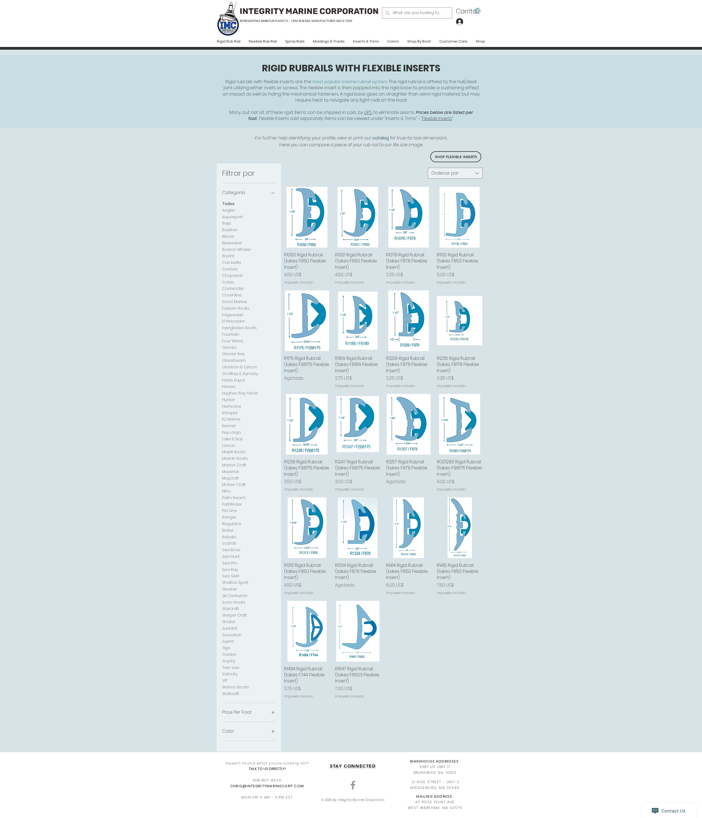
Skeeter (229, 589)
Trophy (228, 661)
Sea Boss (231, 550)
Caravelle (231, 262)
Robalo (229, 537)
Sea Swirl (230, 576)
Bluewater (232, 243)
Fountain (230, 334)
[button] (468, 11)
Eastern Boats (236, 308)
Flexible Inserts (437, 118)
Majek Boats (234, 452)
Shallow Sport (235, 582)
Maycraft (230, 478)
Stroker (229, 621)
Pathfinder (232, 504)
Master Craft (234, 465)
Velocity (229, 674)
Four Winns (232, 341)
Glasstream (234, 360)
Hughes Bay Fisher (240, 393)
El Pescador (233, 321)
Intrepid (229, 413)
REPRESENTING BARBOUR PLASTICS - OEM (269, 21)
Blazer (228, 236)
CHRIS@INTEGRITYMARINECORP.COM (267, 786)
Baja (226, 223)
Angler (228, 210)
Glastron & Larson (239, 367)
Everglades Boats (239, 327)
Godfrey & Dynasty (240, 373)
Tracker (229, 654)
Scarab (229, 543)
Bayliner (229, 229)
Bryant (228, 256)
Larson (228, 445)
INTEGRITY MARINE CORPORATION (309, 11)
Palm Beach (234, 497)
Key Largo (231, 432)
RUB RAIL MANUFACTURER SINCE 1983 (325, 21)
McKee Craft (234, 484)
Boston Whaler (236, 249)
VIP (224, 680)
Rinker (227, 530)
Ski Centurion (234, 595)
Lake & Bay (232, 439)
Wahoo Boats (235, 687)
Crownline (232, 295)
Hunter (228, 399)
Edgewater (233, 315)
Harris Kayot (233, 380)
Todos (228, 203)
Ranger (229, 517)
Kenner (229, 425)
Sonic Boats (233, 602)
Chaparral (232, 275)
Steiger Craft (234, 615)
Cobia (228, 282)
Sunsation (232, 635)
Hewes (228, 386)
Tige (226, 648)
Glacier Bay (233, 354)
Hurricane (231, 406)
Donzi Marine (234, 301)
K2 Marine (231, 419)
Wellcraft (230, 693)
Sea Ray (230, 569)
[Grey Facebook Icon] (353, 785)
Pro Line (229, 510)
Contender (233, 288)
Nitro (226, 491)
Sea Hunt (231, 556)
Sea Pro (229, 563)
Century (229, 269)
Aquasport (232, 217)
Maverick (230, 471)
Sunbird (229, 628)
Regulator (231, 523)
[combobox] (455, 173)
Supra (228, 641)
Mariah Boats (235, 458)
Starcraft (230, 608)
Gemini (229, 347)
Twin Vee (230, 667)
